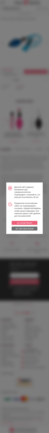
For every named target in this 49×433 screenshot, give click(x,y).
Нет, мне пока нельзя (24, 228)
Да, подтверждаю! (24, 223)
